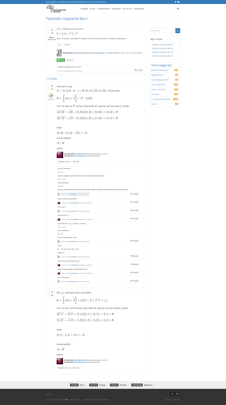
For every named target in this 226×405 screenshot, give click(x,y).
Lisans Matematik (79, 53)
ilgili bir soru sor (64, 162)
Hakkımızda (139, 9)
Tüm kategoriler (161, 65)
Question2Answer (102, 399)
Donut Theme (52, 399)
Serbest (154, 104)
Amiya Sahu (75, 399)
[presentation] (59, 29)
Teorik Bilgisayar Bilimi (160, 80)
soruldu (122, 53)
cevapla (139, 70)
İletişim (48, 394)
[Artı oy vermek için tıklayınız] (48, 30)
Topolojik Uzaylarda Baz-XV (162, 44)
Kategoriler (116, 9)
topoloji (67, 44)
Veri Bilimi (155, 94)
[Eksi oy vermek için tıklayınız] (48, 32)
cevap (62, 60)
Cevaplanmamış (103, 9)
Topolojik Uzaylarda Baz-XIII (162, 52)
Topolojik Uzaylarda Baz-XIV (162, 48)
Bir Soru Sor (127, 9)
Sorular (92, 9)
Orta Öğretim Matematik (160, 99)
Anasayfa (84, 9)
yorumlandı (79, 71)
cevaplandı (104, 154)
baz (59, 44)
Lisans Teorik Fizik (158, 89)
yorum (71, 60)
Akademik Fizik (157, 75)
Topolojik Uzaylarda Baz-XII (162, 56)
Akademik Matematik (159, 70)
